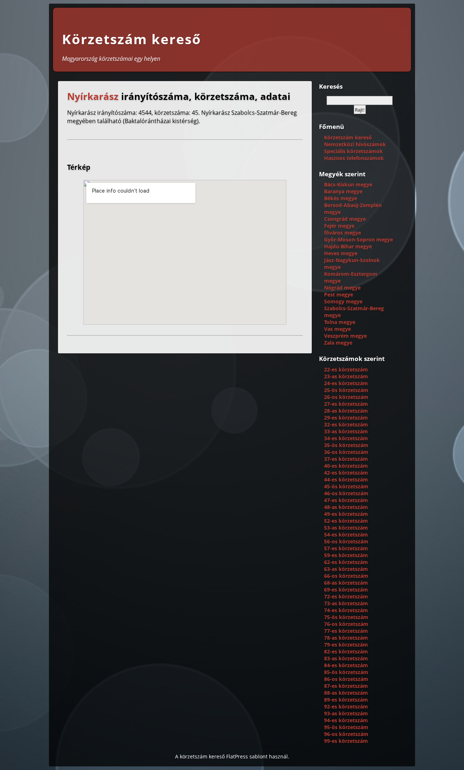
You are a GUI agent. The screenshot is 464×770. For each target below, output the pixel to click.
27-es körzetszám (346, 403)
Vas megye (337, 328)
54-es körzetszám (346, 534)
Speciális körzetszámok (353, 151)
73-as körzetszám (346, 603)
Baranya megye (343, 191)
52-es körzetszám (346, 520)
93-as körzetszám (346, 713)
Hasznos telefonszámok (354, 158)
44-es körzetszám (346, 479)
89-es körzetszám (346, 699)
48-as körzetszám (346, 507)
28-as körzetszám (346, 410)
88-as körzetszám (346, 692)
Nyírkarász (93, 96)
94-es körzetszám (346, 720)
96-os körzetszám (346, 734)
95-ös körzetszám (346, 727)
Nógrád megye (342, 287)
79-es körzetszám (346, 644)
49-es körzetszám (346, 513)
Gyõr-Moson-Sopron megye (358, 239)
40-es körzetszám (346, 465)
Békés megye (340, 198)
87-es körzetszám (346, 685)
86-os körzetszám (346, 679)
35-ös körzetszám (346, 445)
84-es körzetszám (346, 665)
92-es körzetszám (346, 706)
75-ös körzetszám (346, 617)
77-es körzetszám (346, 630)
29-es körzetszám (346, 417)
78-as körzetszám (346, 637)
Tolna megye (339, 322)
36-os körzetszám (346, 452)
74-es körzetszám (346, 610)
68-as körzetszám (346, 582)
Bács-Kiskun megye (348, 184)
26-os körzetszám (346, 397)
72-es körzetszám (346, 596)
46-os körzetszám (346, 493)
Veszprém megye (345, 335)
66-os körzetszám (346, 575)
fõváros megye (342, 232)
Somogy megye (343, 301)
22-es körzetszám (346, 369)
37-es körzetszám (346, 458)
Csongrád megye (345, 218)
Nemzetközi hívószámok (355, 144)
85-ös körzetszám (346, 672)
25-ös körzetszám (346, 390)
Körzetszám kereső (131, 39)
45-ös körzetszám (346, 486)
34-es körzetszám (346, 438)
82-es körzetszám (346, 651)
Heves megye (340, 253)
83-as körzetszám (346, 658)
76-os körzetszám (346, 623)
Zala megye (338, 342)
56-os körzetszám (346, 541)
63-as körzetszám (346, 568)
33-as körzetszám (346, 431)
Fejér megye (339, 225)
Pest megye (338, 294)
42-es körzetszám (346, 472)
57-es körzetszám (346, 548)
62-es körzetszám (346, 562)
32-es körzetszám (346, 424)
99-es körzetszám (346, 740)
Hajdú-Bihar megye (348, 246)
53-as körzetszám (346, 527)
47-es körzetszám (346, 500)
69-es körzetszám (346, 589)
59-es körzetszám (346, 555)
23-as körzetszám (346, 376)
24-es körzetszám (346, 383)
